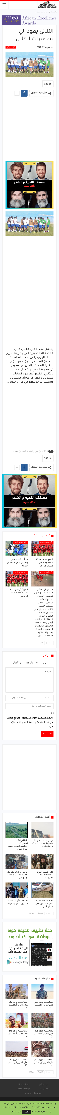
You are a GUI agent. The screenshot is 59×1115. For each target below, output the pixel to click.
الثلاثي (44, 451)
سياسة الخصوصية (33, 1093)
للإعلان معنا (23, 1084)
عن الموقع (44, 1084)
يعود (16, 451)
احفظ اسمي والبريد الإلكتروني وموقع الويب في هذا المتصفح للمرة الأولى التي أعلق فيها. (30, 722)
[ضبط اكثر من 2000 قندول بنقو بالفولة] (17, 890)
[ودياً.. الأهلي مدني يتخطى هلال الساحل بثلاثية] (17, 548)
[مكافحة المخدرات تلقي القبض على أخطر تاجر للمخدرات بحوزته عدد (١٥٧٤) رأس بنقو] (42, 890)
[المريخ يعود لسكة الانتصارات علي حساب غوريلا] (42, 548)
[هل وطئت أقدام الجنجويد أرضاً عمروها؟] (42, 861)
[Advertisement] (29, 130)
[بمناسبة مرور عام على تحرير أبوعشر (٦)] (42, 1020)
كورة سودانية (10, 47)
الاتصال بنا (45, 1089)
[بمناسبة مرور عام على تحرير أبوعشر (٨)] (42, 991)
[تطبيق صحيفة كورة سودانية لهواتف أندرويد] (29, 947)
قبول (27, 1112)
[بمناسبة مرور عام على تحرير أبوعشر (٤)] (42, 1049)
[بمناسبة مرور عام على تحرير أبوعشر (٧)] (17, 991)
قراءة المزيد (15, 1112)
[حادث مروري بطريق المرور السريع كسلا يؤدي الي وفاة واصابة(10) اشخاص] (17, 861)
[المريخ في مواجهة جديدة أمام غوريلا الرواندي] (17, 578)
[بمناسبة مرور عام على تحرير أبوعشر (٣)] (17, 1049)
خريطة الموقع (23, 1089)
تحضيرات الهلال (27, 451)
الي (37, 451)
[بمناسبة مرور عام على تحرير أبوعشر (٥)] (17, 1020)
